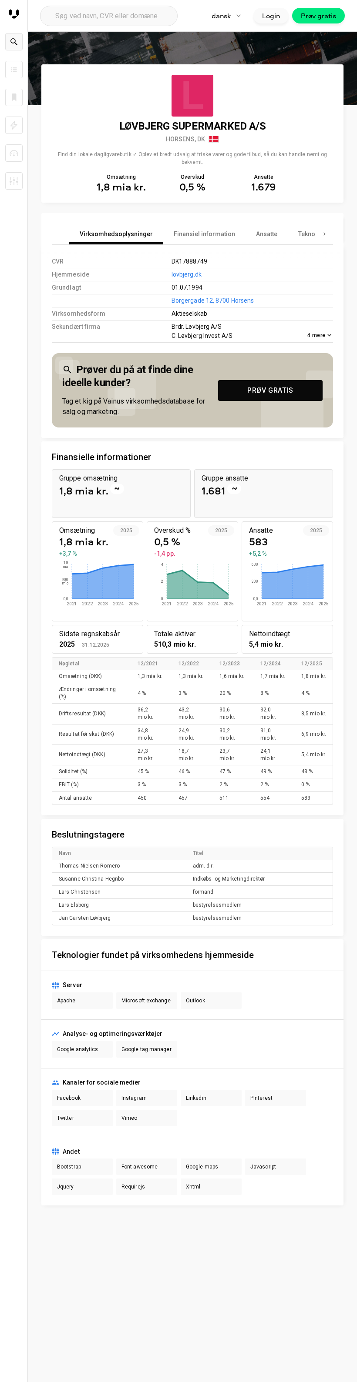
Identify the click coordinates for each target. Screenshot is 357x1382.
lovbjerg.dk (187, 274)
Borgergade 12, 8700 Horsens (213, 300)
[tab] (116, 234)
